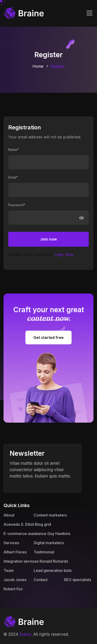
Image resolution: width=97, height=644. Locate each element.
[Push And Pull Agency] (24, 13)
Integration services (21, 561)
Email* (13, 177)
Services (11, 542)
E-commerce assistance (25, 533)
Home (37, 66)
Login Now (64, 254)
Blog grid (43, 524)
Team (9, 570)
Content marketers (50, 515)
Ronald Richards (54, 561)
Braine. (25, 634)
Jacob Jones (15, 579)
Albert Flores (15, 552)
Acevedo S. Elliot (19, 524)
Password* (16, 205)
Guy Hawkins (58, 533)
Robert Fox (13, 589)
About (9, 515)
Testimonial (44, 552)
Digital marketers (49, 542)
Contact (41, 579)
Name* (13, 150)
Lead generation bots (53, 570)
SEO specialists (77, 579)
